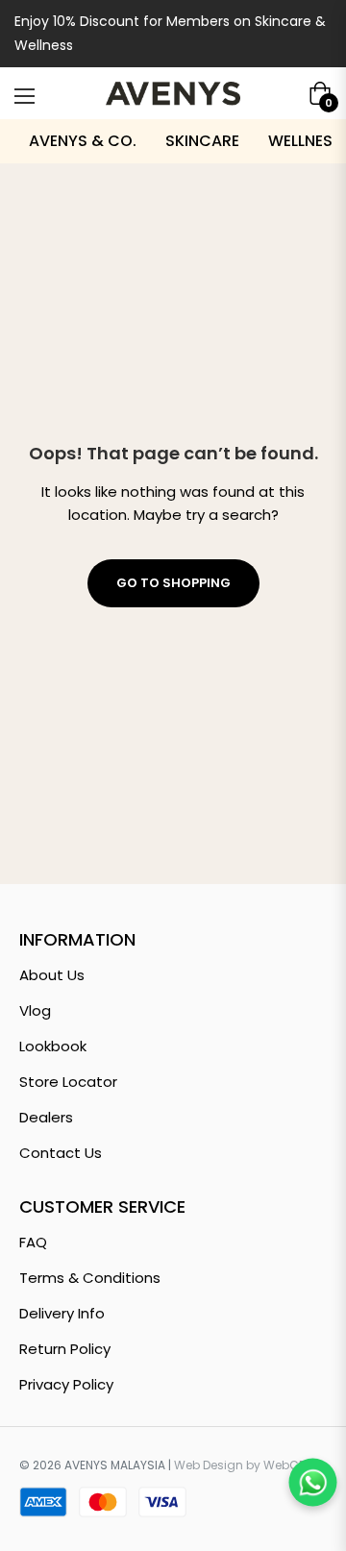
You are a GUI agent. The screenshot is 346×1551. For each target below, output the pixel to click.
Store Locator (68, 1081)
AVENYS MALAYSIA (114, 1465)
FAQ (33, 1242)
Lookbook (52, 1046)
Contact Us (60, 1153)
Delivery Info (62, 1313)
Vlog (35, 1010)
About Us (52, 975)
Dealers (46, 1117)
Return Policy (65, 1349)
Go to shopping (173, 583)
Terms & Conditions (90, 1278)
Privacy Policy (66, 1384)
